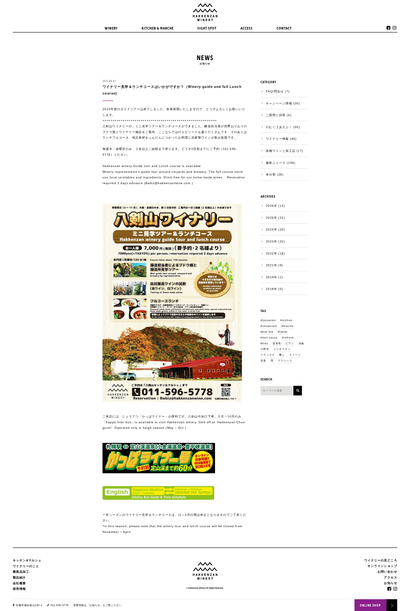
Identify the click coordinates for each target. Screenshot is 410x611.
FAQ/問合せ (275, 91)
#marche (287, 326)
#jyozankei (268, 320)
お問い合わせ (387, 571)
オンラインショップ (382, 566)
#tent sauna (269, 337)
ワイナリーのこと (26, 566)
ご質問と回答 (276, 115)
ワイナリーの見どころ (380, 560)
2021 (270, 265)
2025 (270, 217)
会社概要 (19, 583)
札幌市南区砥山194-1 (29, 605)
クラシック (285, 360)
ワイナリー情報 (277, 139)
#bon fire (267, 331)
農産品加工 (21, 571)
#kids (264, 343)
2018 (270, 289)
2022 (270, 253)
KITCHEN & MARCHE (158, 28)
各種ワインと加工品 (281, 150)
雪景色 (276, 343)
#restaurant (269, 326)
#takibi (283, 331)
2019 (270, 277)
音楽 (263, 360)
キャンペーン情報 (279, 103)
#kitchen (286, 320)
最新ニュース (276, 162)
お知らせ (390, 583)
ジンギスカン (282, 349)
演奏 (301, 343)
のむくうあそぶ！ (279, 127)
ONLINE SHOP (370, 605)
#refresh (288, 337)
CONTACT (284, 28)
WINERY (111, 28)
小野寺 (265, 349)
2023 (270, 241)
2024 (270, 229)
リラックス (268, 354)
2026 (270, 205)
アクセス (390, 577)
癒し (282, 354)
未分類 (271, 174)
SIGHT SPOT (207, 28)
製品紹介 (19, 577)
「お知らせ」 (95, 605)
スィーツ (295, 354)
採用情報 (19, 588)
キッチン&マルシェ (27, 560)
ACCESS (246, 28)
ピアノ (290, 343)
